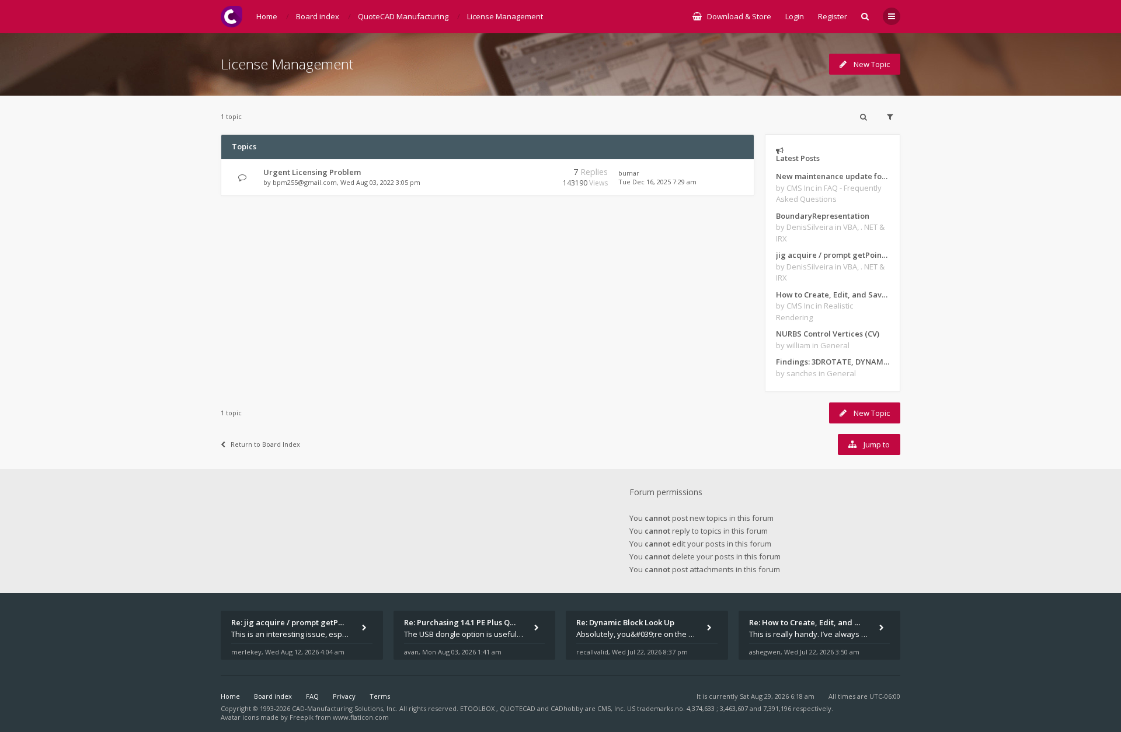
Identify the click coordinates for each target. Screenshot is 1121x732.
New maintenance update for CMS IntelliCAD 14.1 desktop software (832, 176)
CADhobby (567, 708)
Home (230, 696)
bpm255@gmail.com (305, 182)
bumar (628, 173)
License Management (287, 63)
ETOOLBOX (478, 708)
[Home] (231, 16)
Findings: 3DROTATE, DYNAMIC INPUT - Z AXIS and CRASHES (832, 361)
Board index (273, 696)
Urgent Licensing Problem (312, 172)
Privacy (344, 696)
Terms (380, 696)
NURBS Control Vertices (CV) (827, 333)
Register (832, 16)
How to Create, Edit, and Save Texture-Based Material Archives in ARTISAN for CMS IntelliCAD (832, 294)
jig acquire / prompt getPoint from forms (832, 255)
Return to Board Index (265, 444)
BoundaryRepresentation (822, 216)
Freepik (302, 717)
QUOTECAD (518, 708)
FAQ (312, 696)
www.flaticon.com (361, 717)
